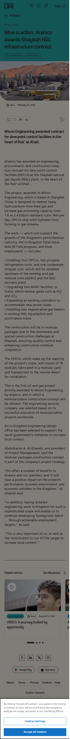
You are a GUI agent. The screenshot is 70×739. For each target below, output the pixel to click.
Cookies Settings (35, 721)
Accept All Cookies (35, 732)
